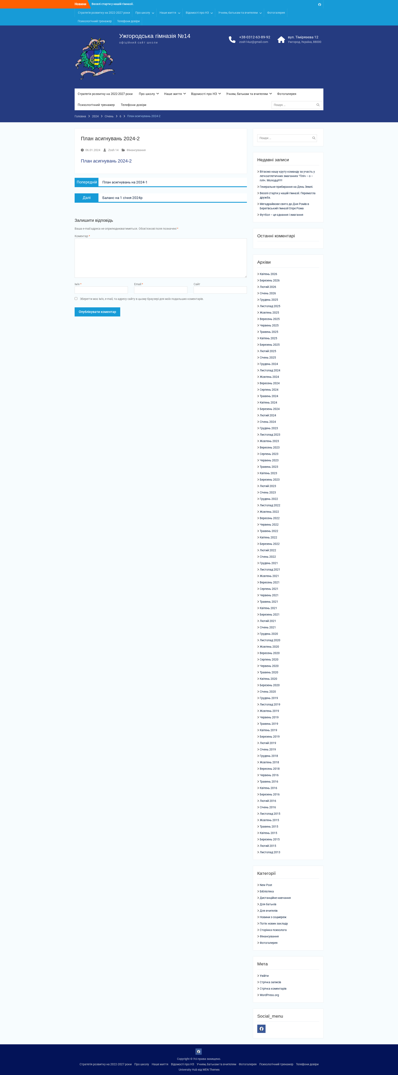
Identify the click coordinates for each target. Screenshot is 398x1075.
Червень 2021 (269, 595)
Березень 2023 (270, 479)
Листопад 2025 (270, 306)
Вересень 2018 (270, 768)
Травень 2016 (269, 781)
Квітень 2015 (268, 833)
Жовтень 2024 (269, 376)
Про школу (142, 12)
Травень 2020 (269, 672)
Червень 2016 (269, 775)
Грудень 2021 (269, 563)
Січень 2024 (268, 421)
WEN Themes (211, 1069)
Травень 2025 (269, 331)
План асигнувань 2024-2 (106, 161)
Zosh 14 (113, 150)
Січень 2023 (268, 492)
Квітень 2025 (268, 338)
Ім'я (78, 284)
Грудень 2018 (269, 755)
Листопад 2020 (270, 640)
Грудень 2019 (269, 698)
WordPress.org (269, 995)
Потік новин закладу (274, 923)
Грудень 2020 (269, 633)
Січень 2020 (268, 691)
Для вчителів (269, 910)
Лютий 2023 (268, 486)
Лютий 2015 (268, 845)
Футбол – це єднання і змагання (281, 214)
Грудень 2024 (269, 364)
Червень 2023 (269, 460)
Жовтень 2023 (269, 441)
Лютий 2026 (268, 286)
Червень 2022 (269, 524)
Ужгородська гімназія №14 (155, 36)
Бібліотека (267, 891)
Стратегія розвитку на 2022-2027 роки (104, 12)
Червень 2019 (269, 717)
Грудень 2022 (269, 499)
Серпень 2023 (269, 454)
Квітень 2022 (268, 537)
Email (138, 284)
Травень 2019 (269, 723)
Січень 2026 (268, 293)
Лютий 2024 (268, 415)
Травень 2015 (269, 826)
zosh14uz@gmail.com (253, 42)
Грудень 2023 (269, 428)
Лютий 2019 (268, 743)
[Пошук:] (298, 105)
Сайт (197, 284)
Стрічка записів (270, 982)
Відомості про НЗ (197, 12)
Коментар (82, 236)
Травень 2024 (269, 396)
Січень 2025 (268, 357)
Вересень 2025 (270, 319)
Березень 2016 (270, 794)
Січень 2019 (268, 749)
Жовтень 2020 (269, 646)
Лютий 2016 (268, 800)
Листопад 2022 (270, 505)
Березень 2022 (270, 543)
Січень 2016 (268, 807)
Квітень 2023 (268, 473)
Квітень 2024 (268, 402)
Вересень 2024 (270, 383)
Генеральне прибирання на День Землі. (286, 186)
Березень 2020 (270, 685)
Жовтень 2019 (269, 711)
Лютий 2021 (268, 621)
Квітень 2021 (268, 608)
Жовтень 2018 (269, 762)
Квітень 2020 (268, 678)
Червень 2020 (269, 666)
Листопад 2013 (270, 852)
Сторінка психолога (273, 930)
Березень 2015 (270, 839)
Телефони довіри (128, 21)
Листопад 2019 (270, 704)
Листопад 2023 (270, 434)
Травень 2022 (269, 531)
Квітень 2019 (268, 730)
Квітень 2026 (268, 274)
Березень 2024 (270, 409)
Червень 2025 (269, 325)
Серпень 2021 (269, 588)
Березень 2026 (270, 280)
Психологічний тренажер (95, 21)
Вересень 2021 (270, 582)
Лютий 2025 (268, 351)
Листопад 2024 (270, 370)
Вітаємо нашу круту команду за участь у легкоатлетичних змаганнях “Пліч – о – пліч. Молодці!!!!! (287, 176)
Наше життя (168, 12)
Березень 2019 (270, 736)
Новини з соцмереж (273, 917)
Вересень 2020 (270, 653)
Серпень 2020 (269, 659)
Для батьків (268, 904)
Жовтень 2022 (269, 511)
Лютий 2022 (268, 550)
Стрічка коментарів (273, 988)
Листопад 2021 (270, 569)
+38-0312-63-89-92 (254, 37)
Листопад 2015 (270, 813)
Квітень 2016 (268, 788)
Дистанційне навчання (275, 897)
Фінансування (136, 150)
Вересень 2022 (270, 518)
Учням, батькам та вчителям (238, 12)
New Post (266, 885)
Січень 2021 (268, 627)
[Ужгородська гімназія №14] (320, 4)
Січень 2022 (268, 556)
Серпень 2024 (269, 389)
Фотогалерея (276, 12)
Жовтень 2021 (269, 576)
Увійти (264, 975)
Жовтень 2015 (269, 820)
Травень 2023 (269, 466)
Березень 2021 (270, 614)
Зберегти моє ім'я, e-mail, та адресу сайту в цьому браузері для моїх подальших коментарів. (142, 299)
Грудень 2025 (269, 299)
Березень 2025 (270, 344)
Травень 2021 (269, 601)
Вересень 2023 (270, 447)
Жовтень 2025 (269, 312)
